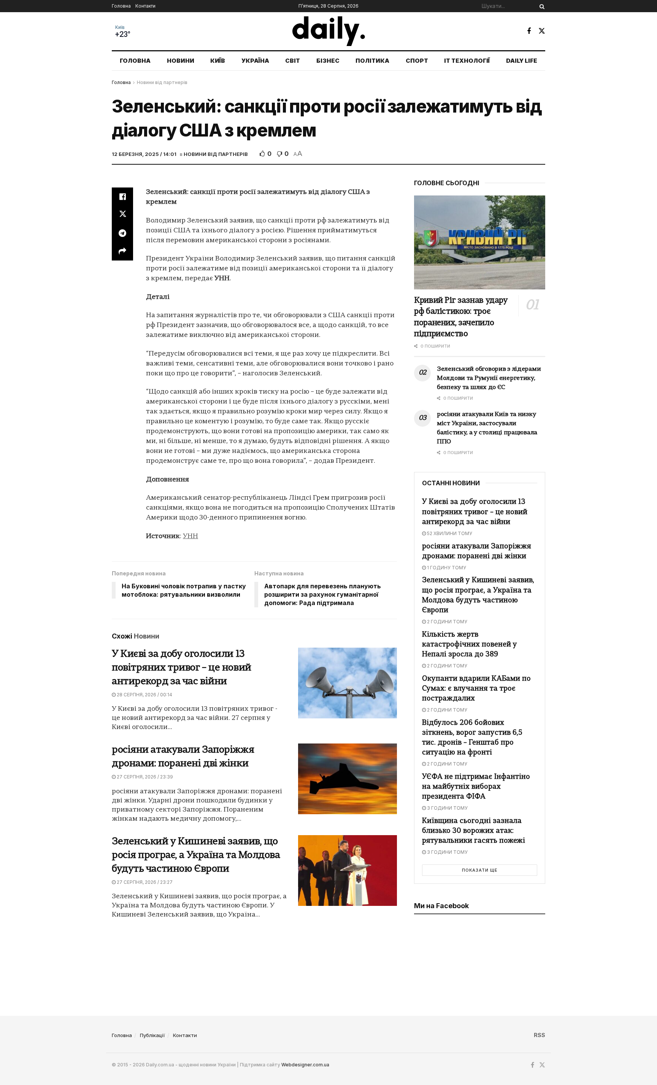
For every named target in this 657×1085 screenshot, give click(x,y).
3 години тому (447, 808)
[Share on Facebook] (122, 196)
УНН (190, 536)
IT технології (467, 60)
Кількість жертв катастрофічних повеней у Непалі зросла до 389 (469, 644)
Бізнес (328, 60)
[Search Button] (541, 6)
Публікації (152, 1035)
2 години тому (446, 621)
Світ (292, 60)
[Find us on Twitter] (541, 31)
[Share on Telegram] (122, 233)
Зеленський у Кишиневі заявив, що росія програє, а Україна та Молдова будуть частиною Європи (196, 855)
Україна (255, 60)
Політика (372, 60)
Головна (121, 6)
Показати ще (480, 870)
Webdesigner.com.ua (305, 1065)
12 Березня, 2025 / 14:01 (144, 154)
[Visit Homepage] (328, 31)
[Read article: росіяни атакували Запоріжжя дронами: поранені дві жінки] (347, 778)
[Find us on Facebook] (529, 31)
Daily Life (521, 60)
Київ (120, 27)
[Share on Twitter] (122, 215)
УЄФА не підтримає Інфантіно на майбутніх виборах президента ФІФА (476, 787)
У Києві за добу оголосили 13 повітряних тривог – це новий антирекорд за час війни (181, 668)
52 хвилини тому (449, 533)
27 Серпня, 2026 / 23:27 (144, 882)
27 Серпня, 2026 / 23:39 (144, 777)
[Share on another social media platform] (122, 251)
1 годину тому (446, 567)
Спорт (417, 60)
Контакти (145, 6)
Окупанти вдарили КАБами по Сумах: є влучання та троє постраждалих (476, 688)
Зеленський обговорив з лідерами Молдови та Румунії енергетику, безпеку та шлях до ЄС (489, 378)
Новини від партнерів (162, 82)
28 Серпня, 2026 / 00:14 (144, 694)
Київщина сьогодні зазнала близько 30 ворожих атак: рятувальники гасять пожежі (473, 831)
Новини (180, 60)
